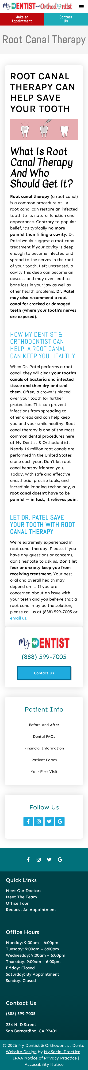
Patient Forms (44, 760)
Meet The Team (21, 897)
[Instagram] (38, 821)
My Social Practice (62, 1051)
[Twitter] (49, 821)
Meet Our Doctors (23, 890)
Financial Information (44, 748)
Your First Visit (44, 771)
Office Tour (17, 903)
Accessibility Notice (44, 1064)
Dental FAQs (44, 736)
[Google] (60, 821)
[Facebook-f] (28, 821)
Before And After (44, 725)
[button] (81, 6)
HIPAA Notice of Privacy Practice (43, 1058)
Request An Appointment (31, 909)
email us (18, 618)
